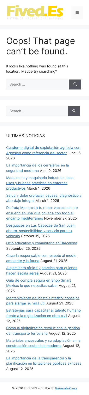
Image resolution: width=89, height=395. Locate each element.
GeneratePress (66, 388)
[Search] (75, 84)
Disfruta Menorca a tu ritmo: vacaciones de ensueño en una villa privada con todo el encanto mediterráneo (42, 213)
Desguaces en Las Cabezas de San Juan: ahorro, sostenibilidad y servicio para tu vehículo (41, 230)
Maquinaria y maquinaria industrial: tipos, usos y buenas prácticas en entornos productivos (40, 183)
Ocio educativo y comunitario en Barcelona (41, 243)
